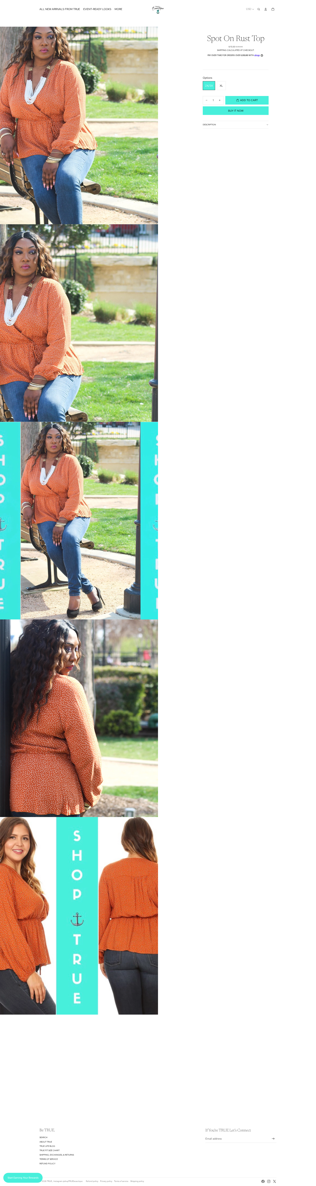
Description (209, 124)
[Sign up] (273, 1138)
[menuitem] (118, 9)
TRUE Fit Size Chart (50, 1150)
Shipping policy (137, 1181)
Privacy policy (106, 1181)
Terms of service (121, 1181)
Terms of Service (49, 1159)
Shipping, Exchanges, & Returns (57, 1155)
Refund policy (47, 1163)
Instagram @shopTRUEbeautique (68, 1181)
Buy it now (235, 110)
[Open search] (258, 9)
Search (43, 1137)
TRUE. (50, 1181)
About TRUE (46, 1142)
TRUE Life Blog (47, 1146)
